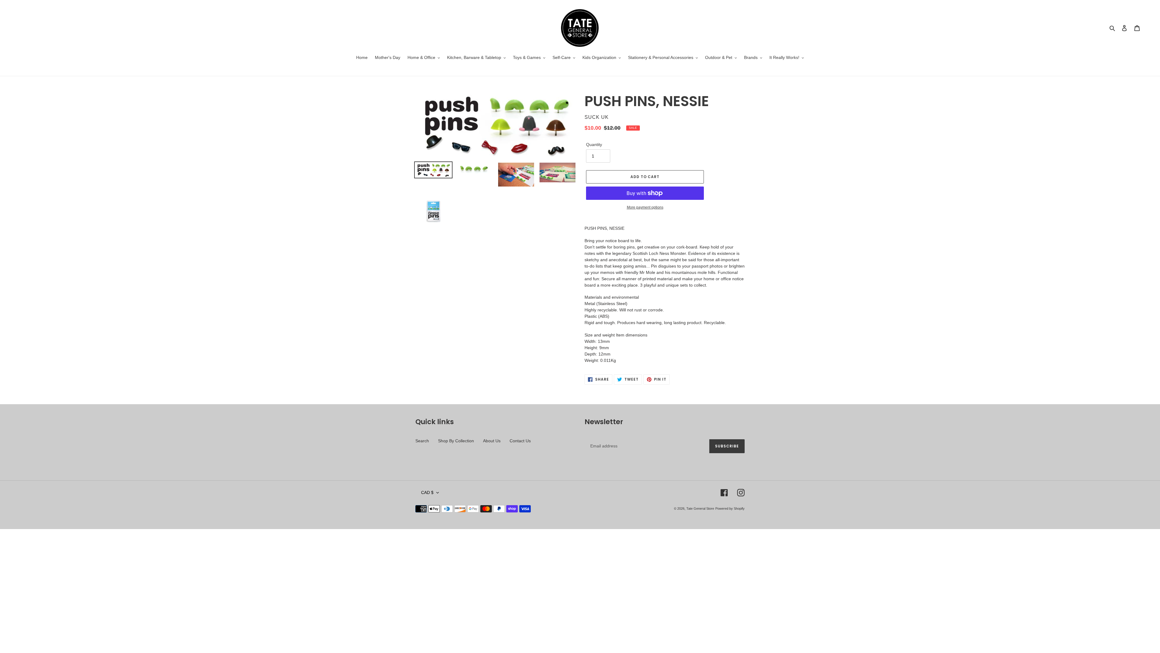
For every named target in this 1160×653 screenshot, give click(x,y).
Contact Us (520, 440)
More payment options (645, 207)
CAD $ (427, 492)
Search (422, 440)
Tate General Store (700, 508)
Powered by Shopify (730, 508)
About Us (492, 440)
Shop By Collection (456, 440)
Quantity (594, 144)
